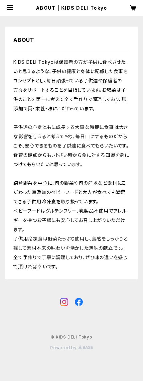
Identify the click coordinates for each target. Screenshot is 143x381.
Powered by (64, 347)
